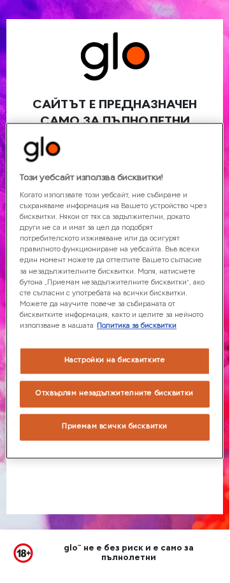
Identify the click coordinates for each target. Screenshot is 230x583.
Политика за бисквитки (136, 326)
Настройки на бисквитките (115, 360)
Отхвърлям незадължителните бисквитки (115, 393)
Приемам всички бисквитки (115, 426)
